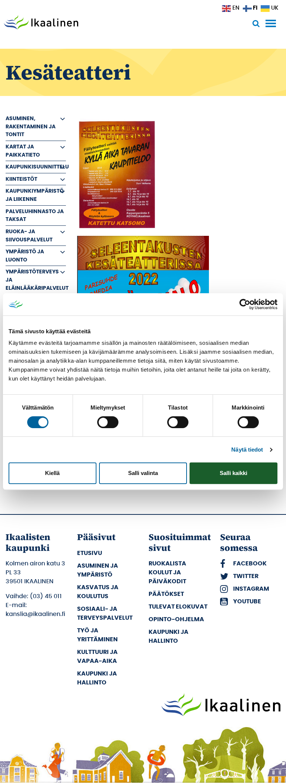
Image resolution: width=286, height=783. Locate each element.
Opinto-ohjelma (176, 619)
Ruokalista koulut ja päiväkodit (167, 572)
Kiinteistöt (21, 179)
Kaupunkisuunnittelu (36, 167)
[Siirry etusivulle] (41, 23)
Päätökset (166, 594)
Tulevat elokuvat (178, 607)
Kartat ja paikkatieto (23, 151)
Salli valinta (143, 473)
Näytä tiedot (247, 449)
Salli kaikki (233, 473)
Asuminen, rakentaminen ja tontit (30, 126)
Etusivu (89, 553)
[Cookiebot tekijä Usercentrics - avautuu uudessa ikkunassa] (244, 304)
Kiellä (52, 473)
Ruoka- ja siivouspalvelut (29, 236)
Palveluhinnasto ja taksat (35, 215)
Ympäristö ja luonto (25, 256)
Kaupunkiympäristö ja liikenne (35, 195)
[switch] (107, 422)
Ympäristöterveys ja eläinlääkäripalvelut (36, 280)
